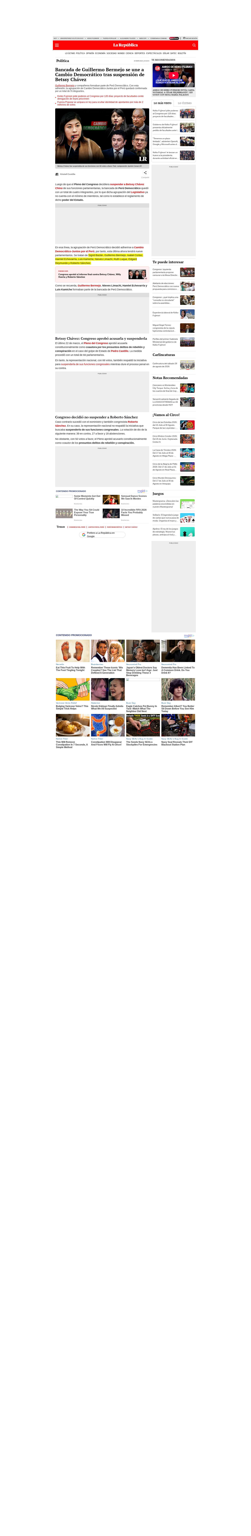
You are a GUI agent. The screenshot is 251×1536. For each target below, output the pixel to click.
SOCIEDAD (111, 53)
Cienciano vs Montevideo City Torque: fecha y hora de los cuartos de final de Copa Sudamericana (165, 389)
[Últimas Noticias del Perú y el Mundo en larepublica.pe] (125, 45)
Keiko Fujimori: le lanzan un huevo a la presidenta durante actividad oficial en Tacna (165, 156)
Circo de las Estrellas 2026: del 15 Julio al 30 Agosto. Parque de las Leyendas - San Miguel (165, 426)
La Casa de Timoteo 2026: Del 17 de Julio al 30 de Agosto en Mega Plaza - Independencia (164, 454)
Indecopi (142, 38)
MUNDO (121, 53)
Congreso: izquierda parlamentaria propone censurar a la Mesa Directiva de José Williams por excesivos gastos (165, 275)
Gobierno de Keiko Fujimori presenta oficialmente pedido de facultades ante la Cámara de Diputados (165, 128)
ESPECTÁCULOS (154, 53)
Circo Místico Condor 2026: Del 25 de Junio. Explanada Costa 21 (165, 439)
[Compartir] (145, 173)
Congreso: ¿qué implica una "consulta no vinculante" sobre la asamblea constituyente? (165, 301)
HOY (55, 38)
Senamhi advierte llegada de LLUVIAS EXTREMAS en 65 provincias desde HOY (166, 402)
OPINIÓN (90, 53)
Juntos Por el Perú (96, 527)
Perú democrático (114, 527)
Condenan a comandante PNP (162, 38)
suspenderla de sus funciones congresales (85, 364)
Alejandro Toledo (127, 38)
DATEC (173, 53)
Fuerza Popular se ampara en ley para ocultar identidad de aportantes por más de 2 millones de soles (100, 103)
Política (62, 60)
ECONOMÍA (100, 53)
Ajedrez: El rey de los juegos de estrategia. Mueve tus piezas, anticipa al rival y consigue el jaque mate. (165, 533)
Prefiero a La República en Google (101, 535)
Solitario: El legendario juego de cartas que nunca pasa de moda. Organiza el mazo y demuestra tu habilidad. (166, 519)
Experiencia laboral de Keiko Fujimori (165, 314)
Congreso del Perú (77, 527)
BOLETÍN (182, 53)
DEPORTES (140, 53)
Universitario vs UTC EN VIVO (71, 38)
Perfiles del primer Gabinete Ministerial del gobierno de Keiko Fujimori (165, 342)
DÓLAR (166, 53)
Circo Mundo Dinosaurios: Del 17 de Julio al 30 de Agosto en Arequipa (164, 481)
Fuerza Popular (109, 38)
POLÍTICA (80, 53)
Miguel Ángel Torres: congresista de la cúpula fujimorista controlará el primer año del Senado (164, 329)
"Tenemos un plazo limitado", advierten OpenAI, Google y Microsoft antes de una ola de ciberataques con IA (165, 144)
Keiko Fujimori (93, 38)
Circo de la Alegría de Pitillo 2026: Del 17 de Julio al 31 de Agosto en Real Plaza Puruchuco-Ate (165, 468)
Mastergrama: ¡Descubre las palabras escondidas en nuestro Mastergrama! (166, 504)
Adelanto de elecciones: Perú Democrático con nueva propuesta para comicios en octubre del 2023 (166, 287)
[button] (57, 45)
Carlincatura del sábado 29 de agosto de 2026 (165, 365)
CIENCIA (129, 53)
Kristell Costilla (67, 174)
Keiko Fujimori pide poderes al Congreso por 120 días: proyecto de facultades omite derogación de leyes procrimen (100, 97)
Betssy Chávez (131, 527)
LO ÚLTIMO (70, 53)
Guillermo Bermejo (65, 85)
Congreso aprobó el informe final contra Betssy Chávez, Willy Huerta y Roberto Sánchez (89, 275)
